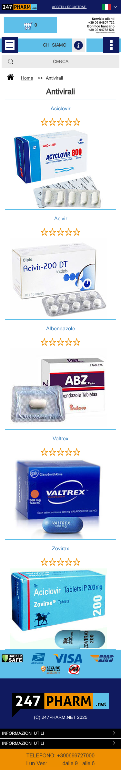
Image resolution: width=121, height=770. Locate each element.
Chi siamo (54, 45)
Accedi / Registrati (69, 7)
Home (27, 78)
